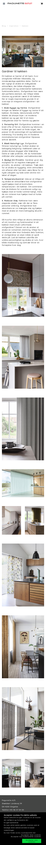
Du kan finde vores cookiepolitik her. (20, 833)
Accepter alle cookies (32, 841)
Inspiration (14, 26)
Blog (4, 26)
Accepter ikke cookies (31, 835)
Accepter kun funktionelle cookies (26, 836)
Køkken (25, 26)
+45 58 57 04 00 (16, 810)
